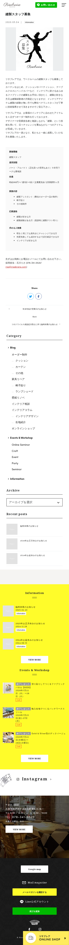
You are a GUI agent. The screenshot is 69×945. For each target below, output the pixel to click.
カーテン (20, 366)
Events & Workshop (21, 437)
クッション (21, 360)
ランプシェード (24, 391)
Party (15, 463)
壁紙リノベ (18, 397)
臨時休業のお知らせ (29, 526)
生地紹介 (20, 422)
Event (15, 457)
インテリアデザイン (27, 416)
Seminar (17, 469)
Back (35, 316)
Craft (15, 451)
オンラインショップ (23, 428)
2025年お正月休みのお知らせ (33, 540)
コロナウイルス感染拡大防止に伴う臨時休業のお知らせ (35, 324)
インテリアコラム (22, 410)
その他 (19, 373)
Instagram (35, 778)
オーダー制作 (19, 354)
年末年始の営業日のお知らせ (35, 309)
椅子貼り (20, 385)
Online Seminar (21, 444)
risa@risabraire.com (16, 266)
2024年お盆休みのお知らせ (32, 555)
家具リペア (18, 379)
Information (29, 22)
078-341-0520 (23, 817)
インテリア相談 (21, 403)
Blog (13, 347)
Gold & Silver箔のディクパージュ (41, 733)
